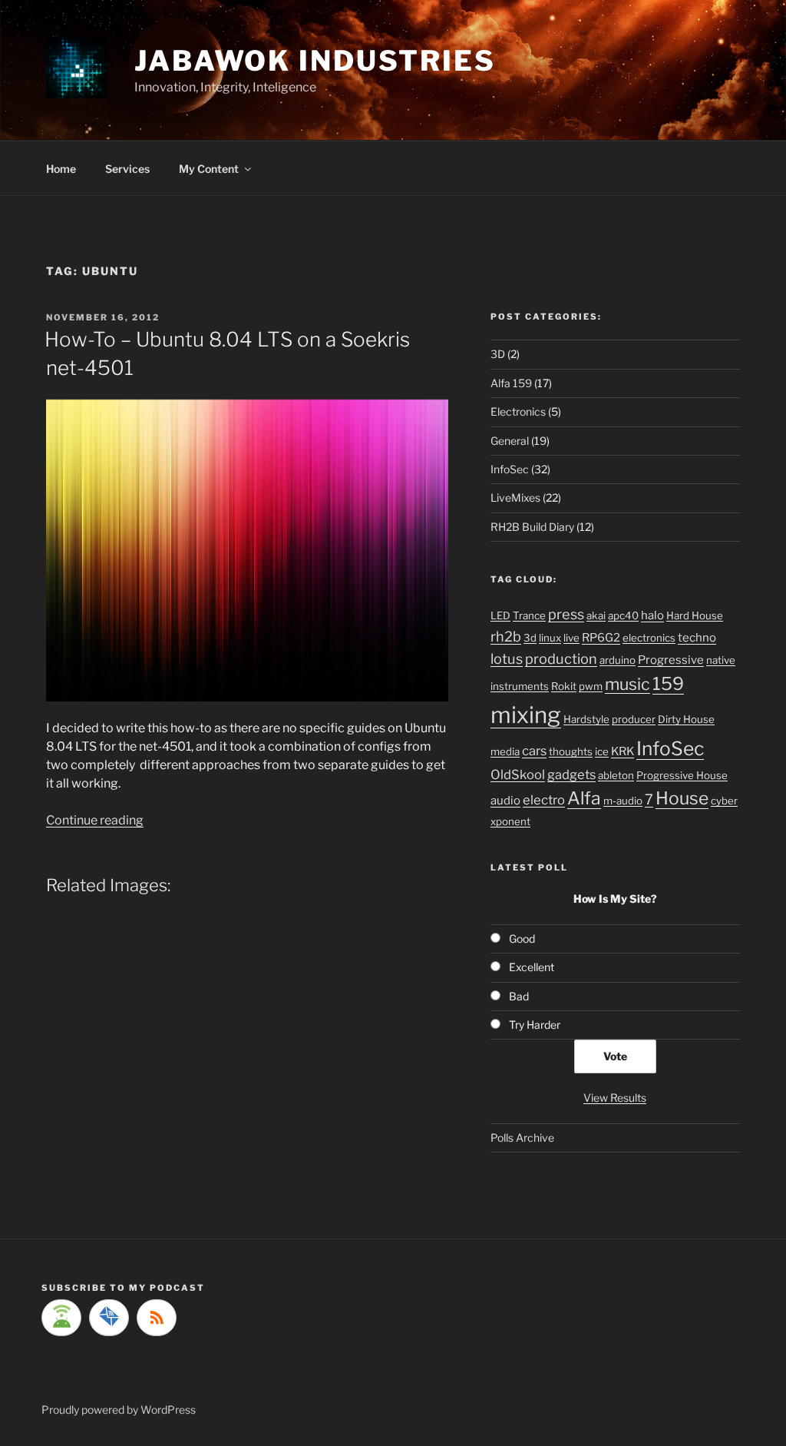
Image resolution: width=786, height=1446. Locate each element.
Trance (529, 615)
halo (652, 615)
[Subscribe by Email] (109, 1317)
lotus (506, 658)
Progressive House (682, 775)
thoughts (571, 751)
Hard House (694, 615)
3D (497, 353)
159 (668, 684)
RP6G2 (601, 638)
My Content (209, 168)
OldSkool (517, 774)
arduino (617, 660)
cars (534, 750)
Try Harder (534, 1024)
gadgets (571, 774)
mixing (525, 714)
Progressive (671, 660)
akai (596, 615)
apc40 (623, 615)
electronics (649, 638)
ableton (616, 775)
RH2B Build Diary (532, 526)
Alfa (584, 798)
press (566, 613)
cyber (724, 800)
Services (127, 168)
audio (505, 801)
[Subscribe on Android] (61, 1317)
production (561, 658)
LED (500, 615)
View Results (614, 1097)
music (627, 684)
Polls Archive (522, 1137)
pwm (591, 686)
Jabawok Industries (315, 61)
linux (550, 638)
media (505, 751)
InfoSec (509, 469)
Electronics (518, 411)
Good (522, 938)
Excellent (531, 966)
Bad (519, 996)
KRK (622, 751)
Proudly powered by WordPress (118, 1409)
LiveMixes (515, 497)
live (571, 638)
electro (544, 800)
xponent (510, 821)
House (682, 798)
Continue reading (95, 820)
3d (530, 638)
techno (697, 638)
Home (61, 168)
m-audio (622, 800)
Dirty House (686, 719)
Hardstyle (586, 719)
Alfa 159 (511, 383)
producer (634, 719)
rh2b (505, 636)
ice (602, 751)
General (509, 440)
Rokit (563, 686)
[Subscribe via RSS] (157, 1317)
